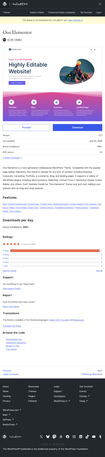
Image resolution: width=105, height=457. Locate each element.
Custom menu (46, 204)
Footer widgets (77, 204)
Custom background (17, 204)
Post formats (21, 207)
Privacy (6, 401)
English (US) (54, 320)
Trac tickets (11, 349)
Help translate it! (75, 20)
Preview (26, 127)
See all (99, 270)
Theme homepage (11, 158)
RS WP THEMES (14, 40)
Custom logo (33, 204)
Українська (79, 320)
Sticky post (33, 207)
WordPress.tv (62, 401)
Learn (56, 386)
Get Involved (86, 386)
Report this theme (11, 306)
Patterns (32, 401)
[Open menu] (100, 4)
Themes (6, 12)
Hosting (7, 396)
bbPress (8, 419)
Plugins (31, 396)
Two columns (15, 211)
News (11, 207)
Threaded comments (63, 207)
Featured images (61, 204)
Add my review (9, 270)
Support (58, 391)
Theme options (46, 207)
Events (82, 391)
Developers (59, 396)
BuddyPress (10, 424)
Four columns (91, 204)
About (6, 386)
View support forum (12, 288)
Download (77, 127)
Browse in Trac (13, 346)
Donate (84, 396)
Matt (6, 414)
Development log (14, 339)
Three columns (81, 207)
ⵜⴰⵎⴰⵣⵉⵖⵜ (15, 436)
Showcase (33, 386)
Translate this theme (12, 326)
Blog (5, 204)
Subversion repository (16, 342)
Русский (64, 320)
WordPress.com (12, 410)
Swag (83, 401)
